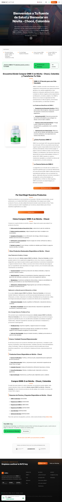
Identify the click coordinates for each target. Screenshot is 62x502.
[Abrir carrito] (46, 2)
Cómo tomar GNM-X (42, 480)
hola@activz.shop (54, 474)
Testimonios (40, 486)
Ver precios (54, 65)
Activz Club (29, 228)
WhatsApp (52, 477)
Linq (27, 477)
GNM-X (27, 474)
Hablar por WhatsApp (54, 463)
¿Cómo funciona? (42, 474)
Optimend (28, 480)
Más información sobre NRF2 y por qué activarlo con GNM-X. (31, 437)
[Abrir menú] (59, 2)
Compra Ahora (31, 212)
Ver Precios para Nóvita (46, 188)
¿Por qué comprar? (42, 483)
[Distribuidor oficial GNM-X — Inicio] (8, 2)
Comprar (54, 2)
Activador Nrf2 (41, 477)
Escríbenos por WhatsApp (40, 65)
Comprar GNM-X (42, 463)
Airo (27, 483)
